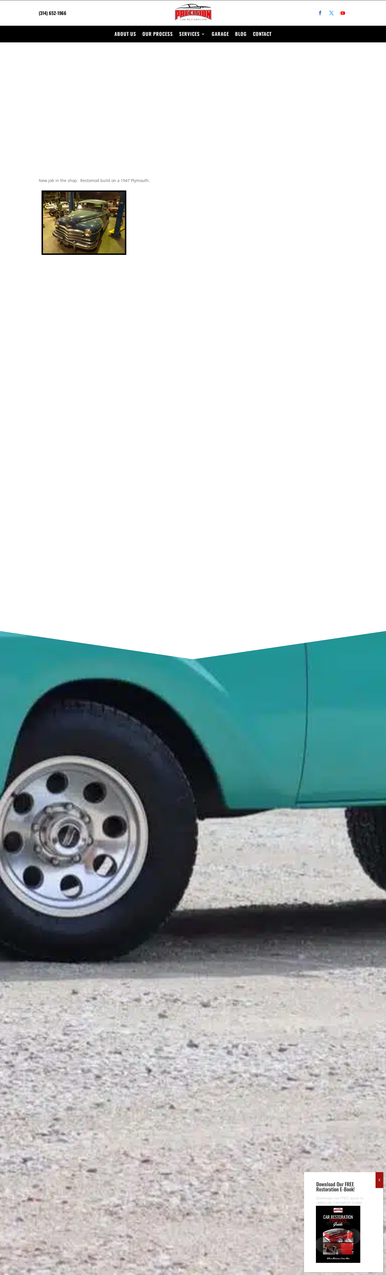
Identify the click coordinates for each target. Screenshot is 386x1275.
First (213, 375)
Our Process (157, 33)
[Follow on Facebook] (320, 13)
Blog (241, 33)
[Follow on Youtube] (342, 13)
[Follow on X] (331, 13)
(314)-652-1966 (73, 369)
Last (283, 375)
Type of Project (228, 449)
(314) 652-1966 (52, 13)
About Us (125, 33)
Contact (262, 33)
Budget (219, 477)
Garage (220, 33)
